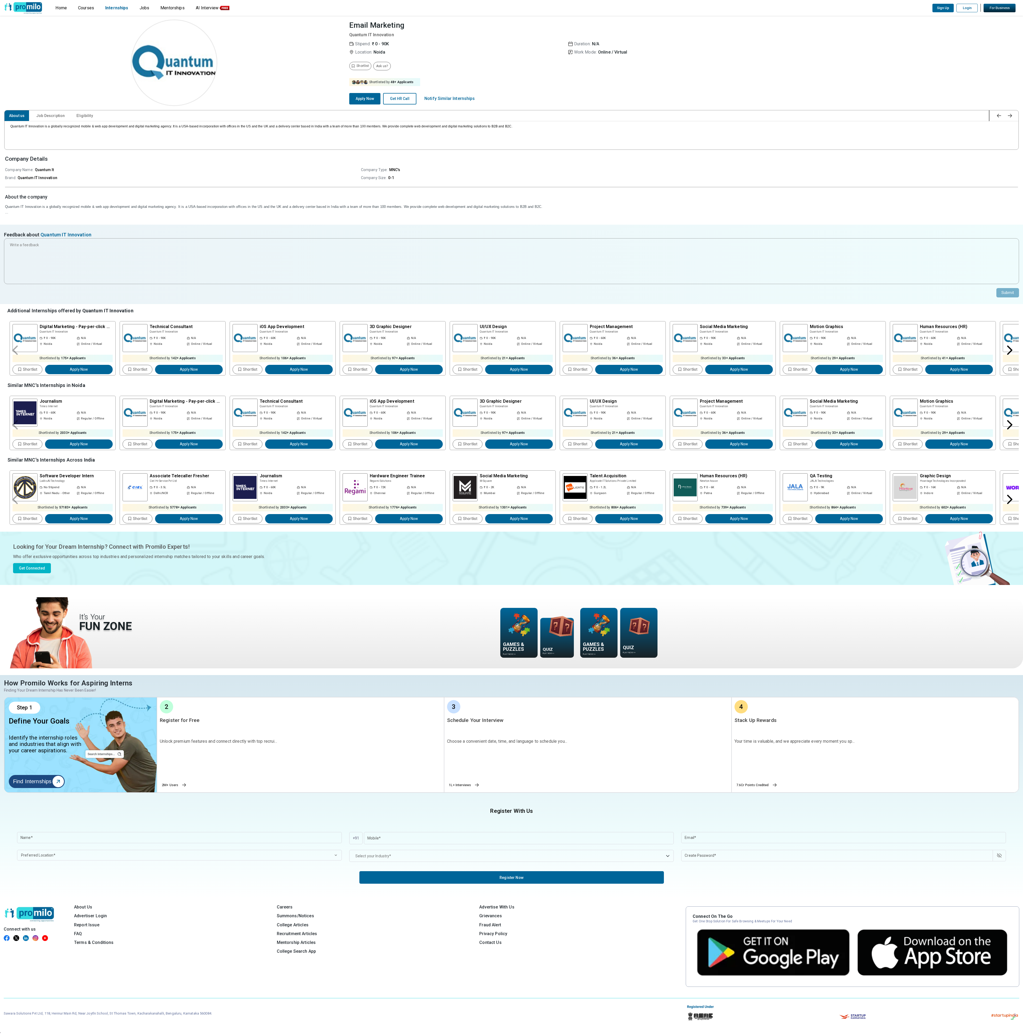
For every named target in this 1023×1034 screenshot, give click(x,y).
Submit (1007, 292)
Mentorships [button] (172, 7)
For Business (1000, 8)
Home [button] (61, 7)
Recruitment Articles (297, 933)
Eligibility (84, 116)
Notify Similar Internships (449, 98)
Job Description (50, 116)
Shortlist (30, 369)
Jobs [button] (144, 7)
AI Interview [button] (207, 7)
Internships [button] (116, 7)
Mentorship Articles (296, 942)
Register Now (511, 877)
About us (17, 116)
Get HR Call (400, 98)
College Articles (292, 924)
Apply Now (365, 98)
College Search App (296, 951)
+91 (356, 838)
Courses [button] (86, 7)
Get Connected (32, 568)
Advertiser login (90, 915)
